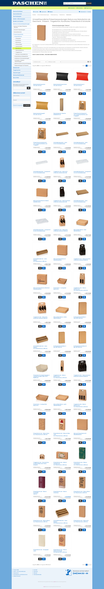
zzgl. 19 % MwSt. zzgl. (63, 498)
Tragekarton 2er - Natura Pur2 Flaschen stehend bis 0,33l (60, 172)
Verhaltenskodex (37, 574)
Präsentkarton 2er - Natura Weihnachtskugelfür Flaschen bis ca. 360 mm (60, 551)
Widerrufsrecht (17, 576)
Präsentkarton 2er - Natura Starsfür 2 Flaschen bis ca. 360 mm (41, 434)
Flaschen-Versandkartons (22, 54)
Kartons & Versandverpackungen (21, 24)
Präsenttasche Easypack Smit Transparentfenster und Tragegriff (80, 114)
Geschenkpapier (17, 16)
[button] (66, 3)
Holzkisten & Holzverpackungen (22, 58)
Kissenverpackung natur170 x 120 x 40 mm (39, 85)
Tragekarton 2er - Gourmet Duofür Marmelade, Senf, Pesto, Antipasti (41, 463)
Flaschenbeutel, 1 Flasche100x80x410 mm (59, 114)
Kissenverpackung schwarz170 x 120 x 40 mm (60, 85)
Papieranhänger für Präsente (21, 65)
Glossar (35, 573)
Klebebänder (16, 67)
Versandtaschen (18, 32)
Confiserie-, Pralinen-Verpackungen (20, 61)
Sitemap (36, 571)
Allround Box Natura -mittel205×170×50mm (60, 317)
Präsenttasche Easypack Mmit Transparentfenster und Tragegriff (40, 144)
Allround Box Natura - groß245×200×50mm (59, 405)
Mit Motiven (18, 42)
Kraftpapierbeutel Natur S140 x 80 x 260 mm (59, 346)
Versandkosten (48, 90)
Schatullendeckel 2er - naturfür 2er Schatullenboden (81, 143)
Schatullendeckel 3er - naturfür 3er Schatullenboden (81, 201)
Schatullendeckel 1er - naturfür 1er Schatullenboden (60, 143)
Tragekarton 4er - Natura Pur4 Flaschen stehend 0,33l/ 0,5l (60, 230)
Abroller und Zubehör (18, 21)
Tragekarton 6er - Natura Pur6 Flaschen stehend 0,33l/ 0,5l (40, 317)
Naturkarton (18, 48)
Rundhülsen (18, 40)
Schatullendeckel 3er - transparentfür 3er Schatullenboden (41, 230)
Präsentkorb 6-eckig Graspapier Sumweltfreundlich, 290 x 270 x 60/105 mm (41, 376)
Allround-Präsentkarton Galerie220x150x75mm (41, 201)
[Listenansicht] (90, 62)
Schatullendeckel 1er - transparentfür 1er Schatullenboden (41, 172)
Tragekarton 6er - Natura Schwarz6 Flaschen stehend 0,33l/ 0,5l (82, 376)
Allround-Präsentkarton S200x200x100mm (59, 259)
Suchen (88, 3)
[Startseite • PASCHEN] (29, 3)
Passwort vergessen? (18, 105)
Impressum (43, 11)
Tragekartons (19, 52)
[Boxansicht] (88, 62)
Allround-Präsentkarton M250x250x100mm (80, 434)
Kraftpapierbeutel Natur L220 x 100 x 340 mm (80, 317)
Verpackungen (16, 72)
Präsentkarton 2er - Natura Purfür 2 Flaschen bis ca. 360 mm (81, 521)
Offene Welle (19, 44)
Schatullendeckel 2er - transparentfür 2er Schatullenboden (82, 172)
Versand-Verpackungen (19, 29)
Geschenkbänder (17, 14)
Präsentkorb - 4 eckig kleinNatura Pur (59, 288)
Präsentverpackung (18, 34)
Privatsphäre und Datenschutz (20, 574)
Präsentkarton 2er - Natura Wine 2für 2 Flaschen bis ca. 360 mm (41, 521)
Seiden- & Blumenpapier (19, 19)
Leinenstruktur (19, 46)
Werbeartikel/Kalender (18, 75)
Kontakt (36, 11)
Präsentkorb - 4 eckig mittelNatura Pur (40, 405)
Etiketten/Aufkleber (17, 11)
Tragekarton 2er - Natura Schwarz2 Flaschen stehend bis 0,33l (61, 201)
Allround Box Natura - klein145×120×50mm (80, 230)
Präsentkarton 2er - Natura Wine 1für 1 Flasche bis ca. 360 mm (82, 492)
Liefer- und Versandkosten (20, 571)
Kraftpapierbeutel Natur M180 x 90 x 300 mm (80, 346)
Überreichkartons (20, 50)
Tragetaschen (16, 70)
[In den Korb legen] (28, 88)
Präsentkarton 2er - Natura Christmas (60, 492)
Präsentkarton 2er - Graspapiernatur (41, 550)
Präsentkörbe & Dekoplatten (21, 56)
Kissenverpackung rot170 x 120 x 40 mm (79, 85)
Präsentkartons (18, 36)
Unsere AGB (16, 569)
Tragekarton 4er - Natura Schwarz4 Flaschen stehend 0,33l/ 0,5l (82, 259)
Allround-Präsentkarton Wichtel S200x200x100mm (41, 288)
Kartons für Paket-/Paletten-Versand (20, 27)
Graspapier (18, 38)
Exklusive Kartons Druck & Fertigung (23, 63)
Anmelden (27, 105)
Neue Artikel (16, 77)
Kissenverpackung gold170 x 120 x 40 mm (39, 114)
